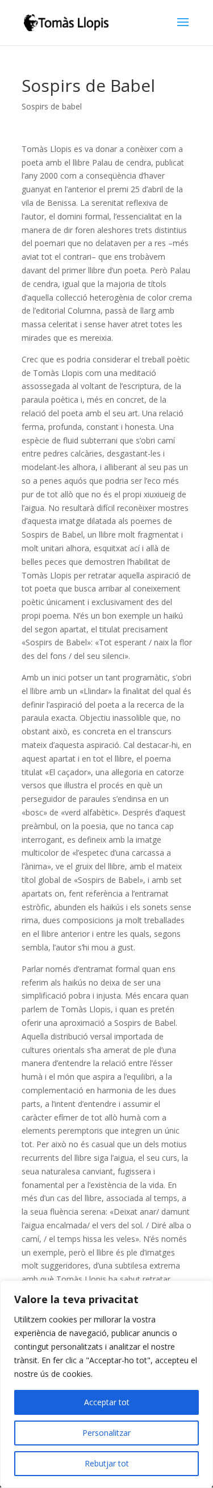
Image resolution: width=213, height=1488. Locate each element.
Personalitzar (106, 1432)
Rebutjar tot (107, 1463)
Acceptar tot (107, 1402)
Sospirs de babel (52, 106)
